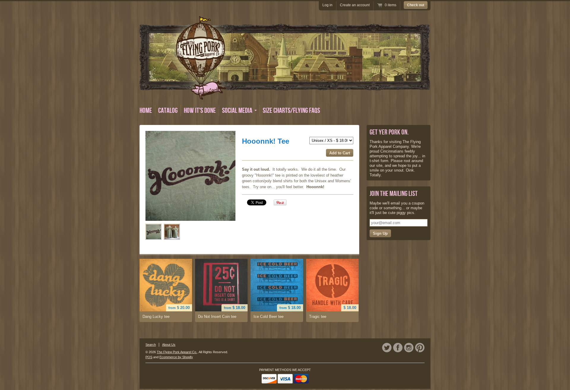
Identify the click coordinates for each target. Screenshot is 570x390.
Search (150, 344)
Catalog (168, 110)
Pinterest (420, 347)
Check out (415, 5)
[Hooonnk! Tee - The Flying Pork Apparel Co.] (153, 232)
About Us (168, 344)
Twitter (387, 347)
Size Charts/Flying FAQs (291, 110)
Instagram (409, 347)
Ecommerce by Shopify (176, 357)
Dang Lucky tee (156, 316)
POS (148, 357)
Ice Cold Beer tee (269, 316)
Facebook (398, 347)
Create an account (355, 5)
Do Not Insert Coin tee (217, 316)
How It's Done (200, 110)
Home (146, 110)
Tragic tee (317, 316)
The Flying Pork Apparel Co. (177, 352)
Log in (327, 5)
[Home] (285, 95)
